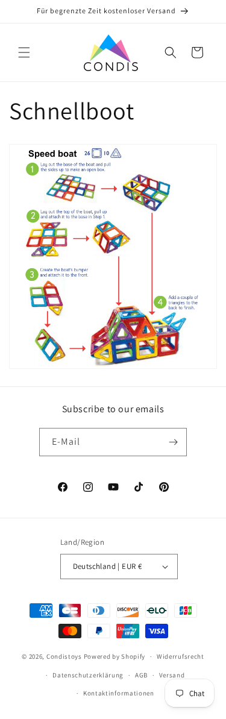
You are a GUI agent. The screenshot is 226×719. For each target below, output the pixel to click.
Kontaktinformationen (118, 693)
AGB (141, 675)
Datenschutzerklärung (88, 675)
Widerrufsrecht (180, 656)
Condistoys (64, 656)
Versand (172, 675)
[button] (24, 52)
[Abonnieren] (173, 442)
